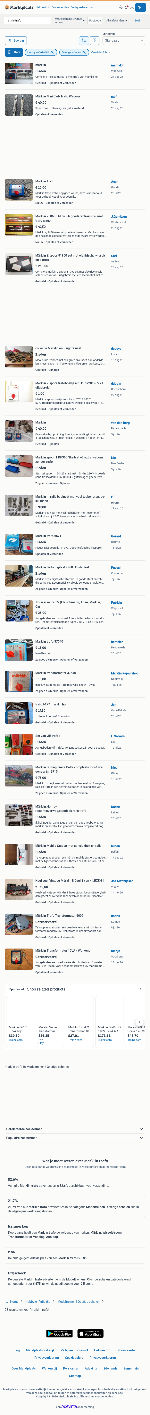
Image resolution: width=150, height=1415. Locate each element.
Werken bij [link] (49, 1368)
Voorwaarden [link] (60, 7)
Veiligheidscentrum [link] (82, 7)
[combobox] (27, 20)
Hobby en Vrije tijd (38, 52)
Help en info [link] (43, 7)
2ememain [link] (131, 1368)
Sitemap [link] (75, 1376)
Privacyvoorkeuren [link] (102, 1358)
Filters (16, 52)
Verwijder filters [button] (100, 52)
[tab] (84, 40)
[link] (18, 7)
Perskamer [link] (71, 1368)
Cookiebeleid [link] (74, 1358)
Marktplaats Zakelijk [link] (40, 1350)
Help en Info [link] (102, 1350)
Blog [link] (16, 1350)
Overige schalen (71, 52)
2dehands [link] (110, 1368)
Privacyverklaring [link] (46, 1358)
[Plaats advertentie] (140, 7)
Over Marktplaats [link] (24, 1368)
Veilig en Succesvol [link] (74, 1350)
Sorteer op (109, 33)
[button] (126, 7)
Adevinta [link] (91, 1368)
